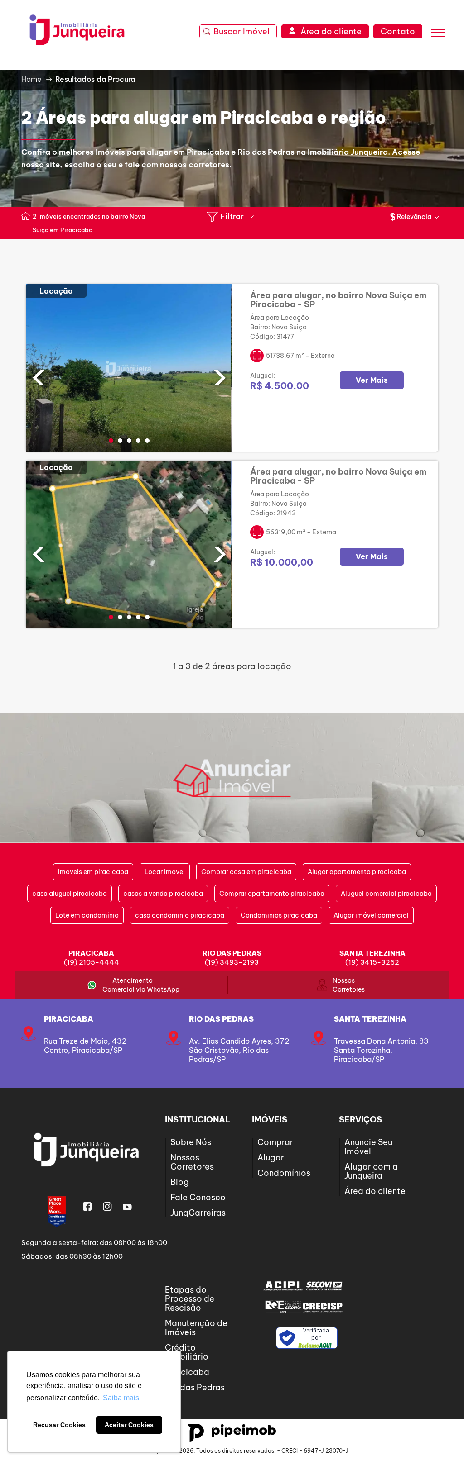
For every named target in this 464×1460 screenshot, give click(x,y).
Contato (398, 31)
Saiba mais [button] (121, 1398)
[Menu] (438, 34)
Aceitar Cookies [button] (129, 1424)
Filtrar (232, 216)
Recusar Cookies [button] (59, 1424)
